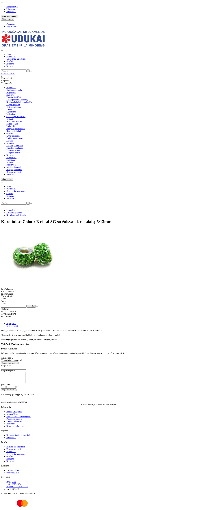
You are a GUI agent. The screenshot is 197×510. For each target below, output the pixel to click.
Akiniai (9, 119)
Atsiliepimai (12, 326)
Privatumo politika (14, 419)
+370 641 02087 (8, 73)
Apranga (10, 64)
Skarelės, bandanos (14, 148)
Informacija (6, 407)
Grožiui (9, 61)
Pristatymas (11, 9)
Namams (10, 66)
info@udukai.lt (12, 473)
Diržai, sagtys (12, 124)
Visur (8, 54)
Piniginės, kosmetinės (15, 128)
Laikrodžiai (11, 126)
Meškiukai (10, 160)
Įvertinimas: (6, 384)
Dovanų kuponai (13, 172)
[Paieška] (31, 71)
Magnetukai (11, 157)
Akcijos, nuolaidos (14, 169)
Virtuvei (9, 162)
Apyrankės (11, 92)
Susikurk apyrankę (14, 90)
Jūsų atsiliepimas (8, 371)
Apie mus (10, 424)
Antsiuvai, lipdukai (14, 121)
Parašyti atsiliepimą (9, 363)
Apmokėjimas (12, 7)
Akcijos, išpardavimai (15, 447)
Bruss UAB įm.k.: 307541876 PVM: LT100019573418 (17, 484)
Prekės (4, 442)
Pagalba (4, 431)
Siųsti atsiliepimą (8, 390)
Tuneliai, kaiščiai (13, 97)
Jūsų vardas (6, 365)
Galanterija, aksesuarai (15, 59)
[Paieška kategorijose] (2, 50)
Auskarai (10, 95)
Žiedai (9, 109)
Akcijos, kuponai (13, 167)
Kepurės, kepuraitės (14, 145)
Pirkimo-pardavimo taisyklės (18, 416)
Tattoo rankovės (13, 150)
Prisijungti (10, 24)
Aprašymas (11, 323)
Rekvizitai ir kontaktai (15, 426)
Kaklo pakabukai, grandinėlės (19, 102)
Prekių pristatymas (14, 412)
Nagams (9, 141)
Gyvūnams (11, 112)
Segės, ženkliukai (13, 107)
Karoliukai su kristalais (16, 215)
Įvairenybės (11, 165)
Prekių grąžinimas (14, 421)
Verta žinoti (11, 11)
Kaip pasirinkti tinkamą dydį (18, 435)
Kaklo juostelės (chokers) (17, 100)
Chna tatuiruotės (13, 136)
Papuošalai (11, 56)
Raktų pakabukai (13, 131)
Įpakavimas (11, 114)
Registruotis (11, 26)
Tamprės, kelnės (13, 153)
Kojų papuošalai (13, 104)
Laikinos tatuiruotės (14, 138)
